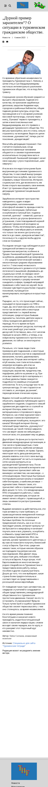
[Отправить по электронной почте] (7, 42)
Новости (15, 783)
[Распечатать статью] (3, 42)
